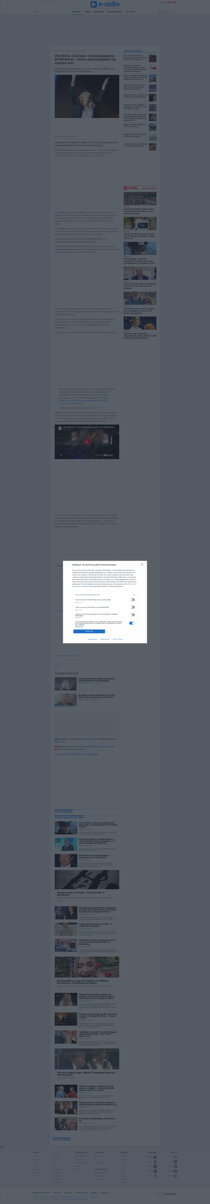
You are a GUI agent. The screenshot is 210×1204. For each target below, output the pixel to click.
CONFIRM (89, 631)
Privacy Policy (117, 639)
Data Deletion (92, 639)
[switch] (132, 599)
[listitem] (105, 595)
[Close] (143, 565)
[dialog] (105, 602)
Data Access (105, 639)
